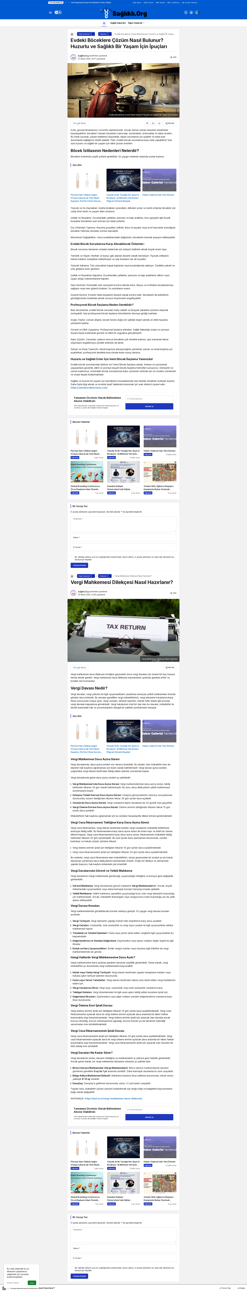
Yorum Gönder (79, 565)
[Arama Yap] (186, 12)
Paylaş (242, 1288)
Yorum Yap (226, 1288)
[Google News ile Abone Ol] (80, 123)
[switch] (58, 12)
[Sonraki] (68, 2)
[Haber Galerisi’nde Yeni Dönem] (159, 186)
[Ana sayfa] (104, 23)
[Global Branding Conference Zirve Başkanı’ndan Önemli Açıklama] (87, 477)
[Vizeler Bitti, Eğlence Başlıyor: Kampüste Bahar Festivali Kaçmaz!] (160, 477)
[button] (191, 12)
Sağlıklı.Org (83, 55)
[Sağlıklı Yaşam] (123, 13)
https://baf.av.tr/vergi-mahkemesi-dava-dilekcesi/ (113, 1098)
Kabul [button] (32, 1283)
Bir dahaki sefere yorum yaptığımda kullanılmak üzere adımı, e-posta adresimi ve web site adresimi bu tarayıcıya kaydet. (124, 558)
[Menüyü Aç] (50, 12)
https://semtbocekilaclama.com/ (89, 387)
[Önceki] (65, 2)
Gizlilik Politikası (13, 1283)
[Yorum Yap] (147, 123)
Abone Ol (149, 406)
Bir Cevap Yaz (80, 506)
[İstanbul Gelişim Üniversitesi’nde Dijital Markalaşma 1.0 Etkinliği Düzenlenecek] (123, 477)
